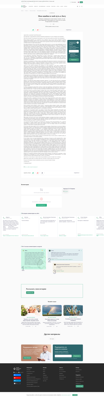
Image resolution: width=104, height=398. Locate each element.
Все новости (61, 369)
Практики (53, 6)
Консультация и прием (31, 371)
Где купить (77, 371)
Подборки (45, 375)
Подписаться (73, 59)
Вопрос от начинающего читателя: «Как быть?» (11, 235)
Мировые (61, 373)
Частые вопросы (79, 369)
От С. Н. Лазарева (62, 371)
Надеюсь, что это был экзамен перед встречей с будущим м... (62, 259)
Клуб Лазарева (29, 1)
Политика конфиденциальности (32, 380)
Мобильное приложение (31, 377)
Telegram (17, 380)
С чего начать (73, 2)
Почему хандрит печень (44, 235)
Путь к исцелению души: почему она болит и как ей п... (85, 235)
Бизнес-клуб (51, 1)
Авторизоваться (41, 205)
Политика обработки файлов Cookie (33, 386)
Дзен (16, 383)
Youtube (17, 377)
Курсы (58, 6)
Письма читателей (31, 317)
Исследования (42, 6)
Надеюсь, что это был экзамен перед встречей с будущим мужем (31, 320)
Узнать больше (27, 357)
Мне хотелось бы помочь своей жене (28, 235)
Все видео (52, 338)
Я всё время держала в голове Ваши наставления (52, 320)
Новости (36, 6)
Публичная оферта (30, 384)
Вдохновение (61, 375)
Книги (61, 6)
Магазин (48, 6)
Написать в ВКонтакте (80, 381)
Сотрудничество (29, 373)
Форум (65, 6)
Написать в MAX (79, 379)
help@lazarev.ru (78, 383)
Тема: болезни (45, 377)
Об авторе (31, 6)
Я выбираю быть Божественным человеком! (73, 319)
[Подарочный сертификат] (77, 6)
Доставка (44, 380)
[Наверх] (102, 387)
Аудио (44, 373)
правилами (75, 358)
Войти (81, 2)
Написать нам (79, 386)
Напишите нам (30, 292)
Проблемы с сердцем (62, 235)
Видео (44, 369)
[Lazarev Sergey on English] (78, 2)
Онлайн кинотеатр (40, 1)
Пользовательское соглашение (32, 382)
